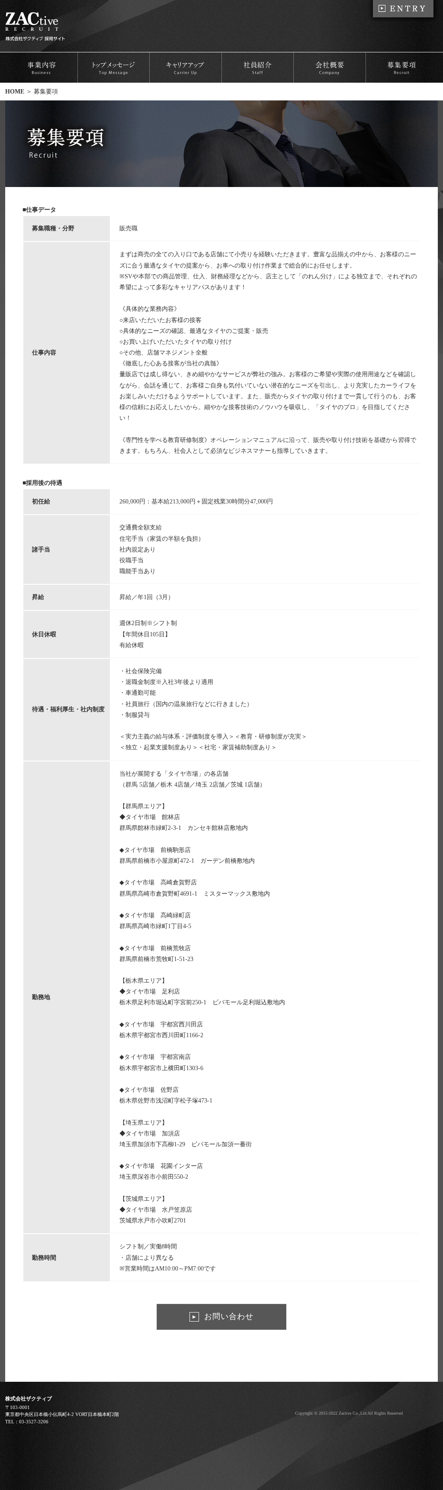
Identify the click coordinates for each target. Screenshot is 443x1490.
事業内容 (41, 67)
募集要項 (402, 67)
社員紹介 (257, 67)
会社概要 (329, 67)
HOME (14, 91)
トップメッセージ (113, 67)
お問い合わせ (223, 1316)
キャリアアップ (185, 67)
